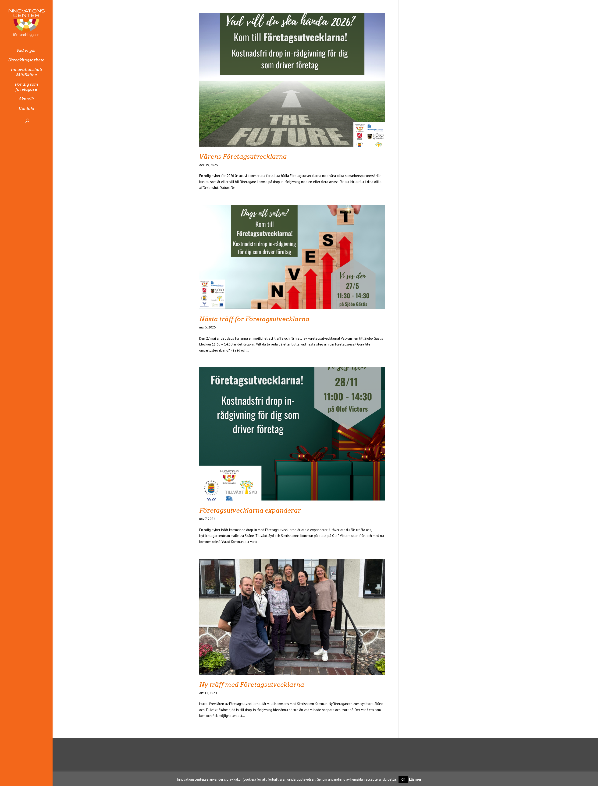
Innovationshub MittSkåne (26, 72)
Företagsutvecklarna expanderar (250, 510)
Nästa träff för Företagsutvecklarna (254, 319)
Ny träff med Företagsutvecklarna (251, 684)
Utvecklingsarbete (26, 60)
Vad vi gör (26, 50)
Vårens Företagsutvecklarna (243, 156)
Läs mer (415, 779)
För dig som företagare (26, 87)
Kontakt (26, 108)
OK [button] (403, 780)
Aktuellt (26, 99)
